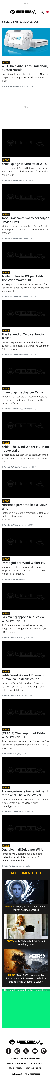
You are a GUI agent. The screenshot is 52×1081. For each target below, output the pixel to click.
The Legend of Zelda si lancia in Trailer (25, 336)
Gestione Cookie (33, 1068)
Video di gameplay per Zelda (22, 392)
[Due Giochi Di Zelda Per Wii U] (26, 828)
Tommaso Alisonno (12, 180)
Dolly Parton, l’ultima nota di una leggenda (26, 942)
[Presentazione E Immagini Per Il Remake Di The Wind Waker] (26, 770)
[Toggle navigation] (5, 12)
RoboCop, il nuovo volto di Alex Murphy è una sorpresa (26, 908)
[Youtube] (36, 1050)
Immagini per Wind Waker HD (23, 563)
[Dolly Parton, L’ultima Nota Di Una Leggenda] (26, 926)
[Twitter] (27, 1050)
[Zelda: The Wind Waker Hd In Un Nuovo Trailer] (26, 425)
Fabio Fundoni (10, 866)
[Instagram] (18, 1050)
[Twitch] (44, 1050)
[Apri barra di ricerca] (42, 12)
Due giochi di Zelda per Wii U (23, 849)
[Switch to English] (47, 12)
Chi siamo (13, 1058)
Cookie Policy (15, 1068)
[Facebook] (10, 1050)
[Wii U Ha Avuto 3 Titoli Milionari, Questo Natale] (26, 42)
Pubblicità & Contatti (31, 1058)
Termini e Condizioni (16, 1063)
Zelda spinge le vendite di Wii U (24, 164)
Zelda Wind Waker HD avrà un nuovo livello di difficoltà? (24, 677)
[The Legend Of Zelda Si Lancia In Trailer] (26, 313)
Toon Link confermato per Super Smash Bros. (25, 220)
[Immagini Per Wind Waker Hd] (26, 541)
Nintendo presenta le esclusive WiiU (24, 506)
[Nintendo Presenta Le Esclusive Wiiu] (26, 483)
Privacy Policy (37, 1063)
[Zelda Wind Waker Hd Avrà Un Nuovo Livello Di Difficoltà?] (26, 654)
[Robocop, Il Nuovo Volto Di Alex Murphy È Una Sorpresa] (26, 892)
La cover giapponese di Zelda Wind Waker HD (23, 619)
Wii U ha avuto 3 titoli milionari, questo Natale (25, 68)
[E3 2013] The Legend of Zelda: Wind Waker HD (24, 735)
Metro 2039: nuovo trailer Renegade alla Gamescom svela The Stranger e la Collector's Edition (26, 978)
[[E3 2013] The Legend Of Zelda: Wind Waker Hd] (26, 712)
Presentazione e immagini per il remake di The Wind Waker (25, 793)
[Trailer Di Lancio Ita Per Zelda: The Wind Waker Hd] (26, 255)
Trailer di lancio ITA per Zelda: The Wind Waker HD (23, 278)
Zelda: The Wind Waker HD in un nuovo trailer (25, 448)
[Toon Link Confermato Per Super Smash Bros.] (26, 197)
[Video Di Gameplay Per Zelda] (26, 371)
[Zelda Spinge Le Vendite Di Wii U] (26, 142)
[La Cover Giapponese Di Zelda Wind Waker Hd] (26, 596)
